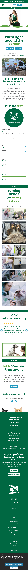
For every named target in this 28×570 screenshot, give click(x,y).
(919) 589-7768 (14, 425)
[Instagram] (12, 401)
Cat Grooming (14, 508)
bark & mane (11, 53)
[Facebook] (16, 401)
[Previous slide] (1, 330)
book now (20, 4)
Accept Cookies (9, 564)
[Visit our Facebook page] (12, 499)
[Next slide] (26, 330)
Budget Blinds (14, 534)
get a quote (13, 4)
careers (14, 519)
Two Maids (14, 545)
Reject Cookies (18, 564)
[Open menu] (24, 4)
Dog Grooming (14, 510)
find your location (14, 474)
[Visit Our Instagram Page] (16, 499)
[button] (8, 214)
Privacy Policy (14, 550)
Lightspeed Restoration (14, 539)
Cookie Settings (14, 567)
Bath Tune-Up (14, 532)
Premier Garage (14, 541)
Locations (17, 53)
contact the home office (14, 523)
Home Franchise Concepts (14, 530)
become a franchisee (14, 521)
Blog (14, 517)
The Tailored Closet (14, 543)
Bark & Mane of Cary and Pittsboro (12, 55)
